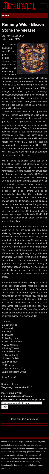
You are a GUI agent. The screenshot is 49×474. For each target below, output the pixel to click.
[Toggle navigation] (44, 6)
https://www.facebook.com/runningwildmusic (24, 399)
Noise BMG (14, 39)
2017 (21, 36)
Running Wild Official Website (17, 396)
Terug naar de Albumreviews (24, 419)
